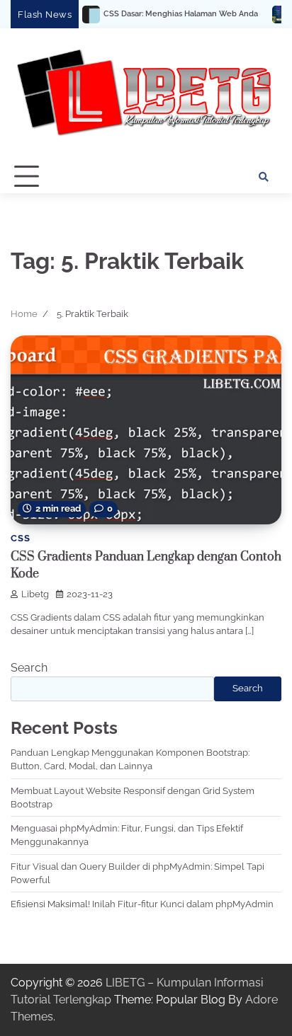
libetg (35, 594)
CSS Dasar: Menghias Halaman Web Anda (163, 13)
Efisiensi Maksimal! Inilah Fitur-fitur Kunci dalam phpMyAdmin (142, 904)
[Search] (263, 177)
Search (29, 667)
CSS (20, 538)
